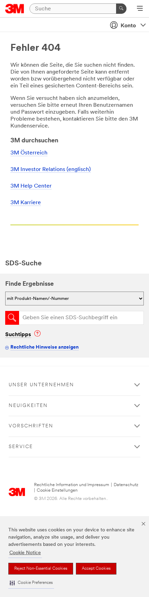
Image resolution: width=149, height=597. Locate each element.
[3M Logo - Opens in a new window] (14, 8)
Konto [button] (128, 26)
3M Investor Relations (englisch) (50, 169)
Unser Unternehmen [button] (41, 385)
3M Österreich (28, 153)
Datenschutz (126, 485)
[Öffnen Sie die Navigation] (140, 9)
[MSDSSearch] (12, 318)
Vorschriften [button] (31, 426)
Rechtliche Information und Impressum (71, 485)
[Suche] (121, 8)
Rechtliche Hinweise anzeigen (44, 347)
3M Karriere (25, 203)
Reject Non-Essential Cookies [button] (40, 569)
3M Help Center (31, 186)
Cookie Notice (25, 553)
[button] (31, 583)
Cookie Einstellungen (57, 490)
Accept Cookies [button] (96, 569)
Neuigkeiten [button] (28, 405)
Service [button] (21, 446)
